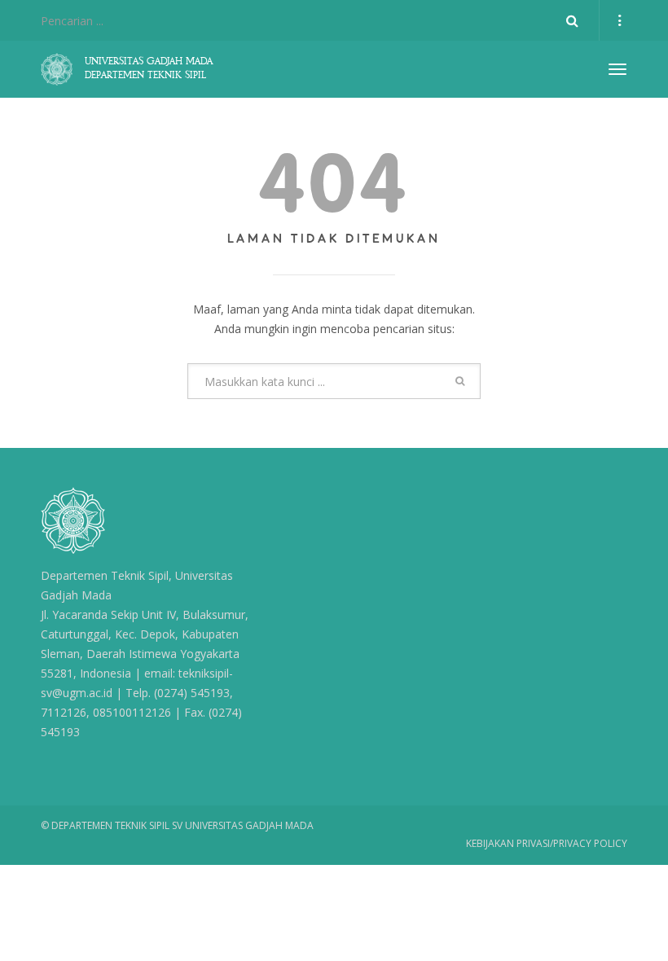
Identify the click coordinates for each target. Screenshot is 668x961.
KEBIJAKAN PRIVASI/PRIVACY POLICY (546, 843)
